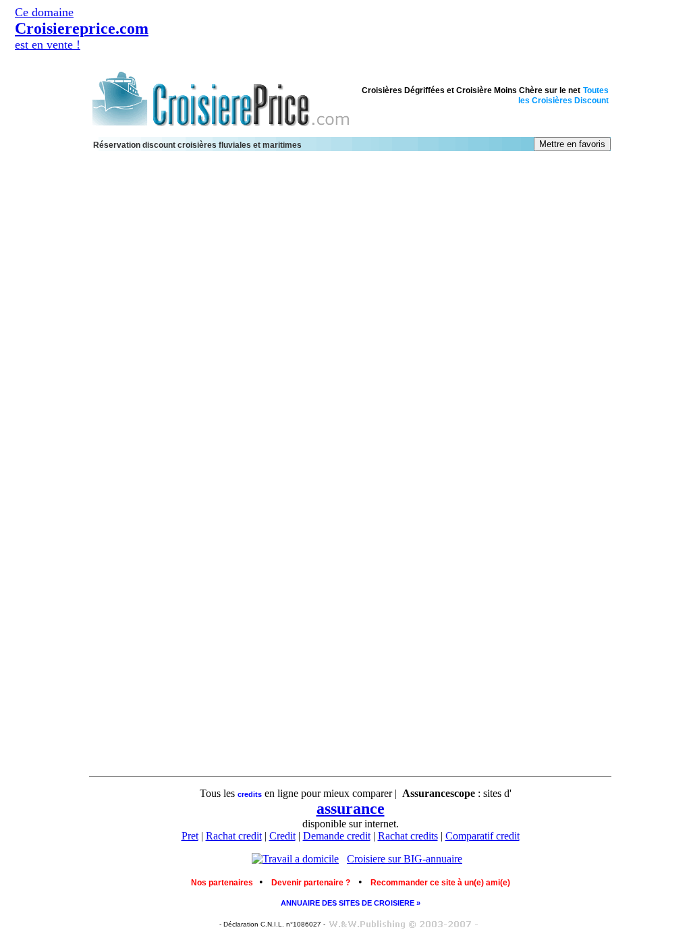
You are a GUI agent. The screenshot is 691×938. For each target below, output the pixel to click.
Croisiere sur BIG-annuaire (404, 858)
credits (250, 794)
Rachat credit (234, 836)
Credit (282, 836)
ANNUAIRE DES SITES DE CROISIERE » (350, 903)
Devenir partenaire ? (310, 882)
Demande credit (336, 836)
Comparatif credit (482, 836)
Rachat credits (408, 836)
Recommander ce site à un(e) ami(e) (440, 882)
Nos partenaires (225, 882)
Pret (190, 836)
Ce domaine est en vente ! (81, 28)
